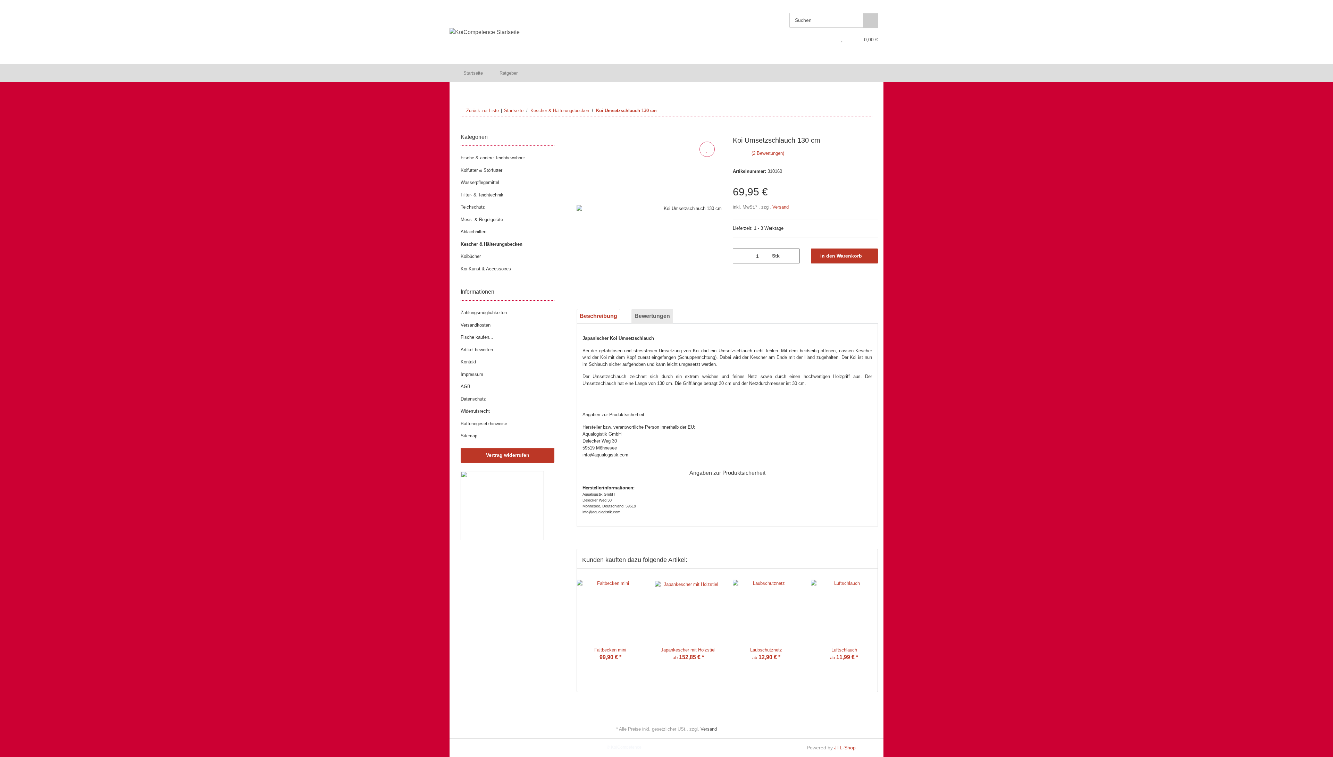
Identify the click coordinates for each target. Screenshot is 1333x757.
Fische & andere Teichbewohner (493, 157)
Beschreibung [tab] (598, 316)
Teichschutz (473, 207)
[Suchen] (870, 20)
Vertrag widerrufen (507, 455)
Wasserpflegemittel (480, 182)
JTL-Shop (845, 747)
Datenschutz (473, 399)
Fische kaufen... (477, 337)
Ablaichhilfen (473, 231)
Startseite (473, 73)
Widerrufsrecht (475, 411)
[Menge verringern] (740, 256)
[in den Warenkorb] (582, 132)
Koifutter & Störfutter (481, 170)
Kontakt (468, 361)
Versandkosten (476, 325)
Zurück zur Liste (482, 110)
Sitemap (469, 435)
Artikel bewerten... (479, 349)
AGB (465, 386)
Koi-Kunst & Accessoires (486, 268)
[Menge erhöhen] (792, 256)
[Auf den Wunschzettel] (707, 149)
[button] (828, 39)
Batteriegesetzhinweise (484, 423)
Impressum (472, 374)
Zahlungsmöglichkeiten (484, 312)
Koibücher (471, 256)
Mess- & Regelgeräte (482, 219)
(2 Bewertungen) (768, 153)
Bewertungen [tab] (652, 316)
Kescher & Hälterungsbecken (491, 244)
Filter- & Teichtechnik (482, 194)
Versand (780, 207)
